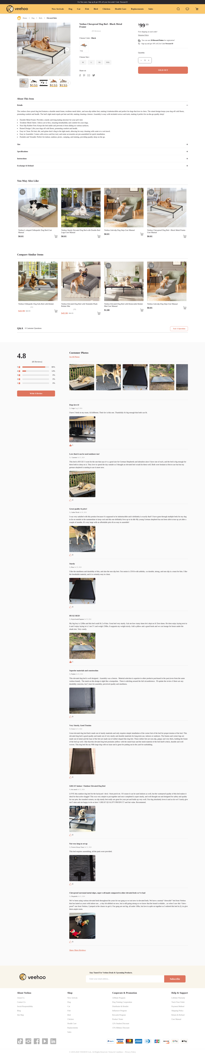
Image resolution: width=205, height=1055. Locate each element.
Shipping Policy (177, 1011)
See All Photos (74, 357)
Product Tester (117, 1019)
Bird (96, 9)
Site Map (20, 1015)
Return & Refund (177, 1015)
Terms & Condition (115, 1052)
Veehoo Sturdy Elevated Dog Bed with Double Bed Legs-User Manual (37, 231)
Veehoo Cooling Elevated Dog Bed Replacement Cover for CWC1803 (165, 231)
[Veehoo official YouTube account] (45, 1041)
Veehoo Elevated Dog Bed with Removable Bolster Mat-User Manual (80, 305)
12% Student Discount (120, 1023)
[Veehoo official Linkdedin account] (53, 1041)
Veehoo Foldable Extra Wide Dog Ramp (162, 304)
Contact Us (21, 1002)
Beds (40, 18)
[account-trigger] (187, 8)
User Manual (176, 1019)
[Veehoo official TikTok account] (20, 1041)
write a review (36, 393)
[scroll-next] (67, 49)
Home (25, 18)
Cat (78, 9)
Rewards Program (119, 1015)
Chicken (106, 9)
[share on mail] (88, 75)
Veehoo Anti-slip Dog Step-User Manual (76, 230)
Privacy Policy (130, 1052)
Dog (70, 9)
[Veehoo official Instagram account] (28, 1041)
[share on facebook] (80, 75)
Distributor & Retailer (120, 1006)
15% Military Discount (120, 1028)
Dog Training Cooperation (122, 1002)
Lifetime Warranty (178, 998)
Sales (150, 9)
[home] (17, 8)
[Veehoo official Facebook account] (37, 1041)
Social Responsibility (25, 1006)
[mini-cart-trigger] (197, 9)
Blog (19, 1011)
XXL (108, 62)
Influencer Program (119, 1011)
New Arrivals (58, 9)
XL (99, 62)
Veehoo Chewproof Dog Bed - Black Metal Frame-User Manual (123, 231)
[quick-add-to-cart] (56, 236)
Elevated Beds (52, 18)
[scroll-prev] (20, 49)
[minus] (141, 60)
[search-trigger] (178, 8)
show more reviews (77, 950)
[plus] (148, 60)
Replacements (137, 9)
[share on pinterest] (84, 75)
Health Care (120, 9)
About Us (20, 998)
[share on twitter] (93, 75)
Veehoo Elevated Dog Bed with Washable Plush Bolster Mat (36, 305)
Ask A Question (179, 329)
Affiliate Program (118, 998)
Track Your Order (178, 1002)
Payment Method (177, 1006)
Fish (87, 9)
